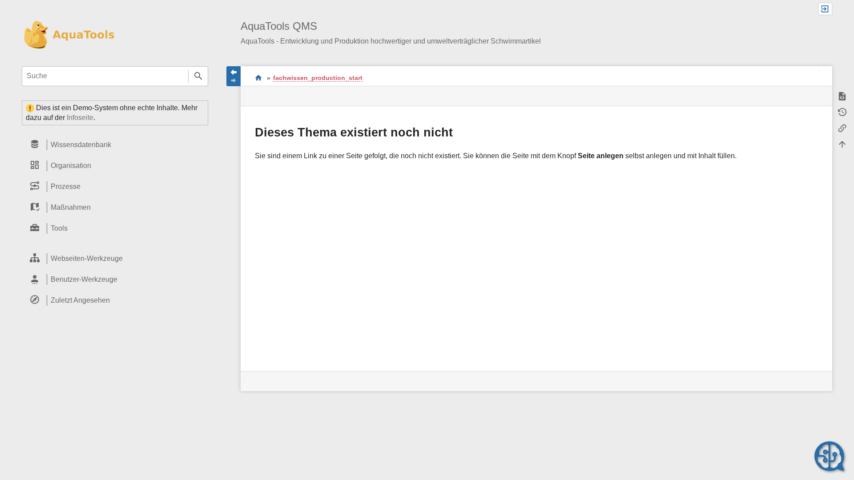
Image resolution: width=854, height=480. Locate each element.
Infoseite (80, 117)
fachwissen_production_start (318, 77)
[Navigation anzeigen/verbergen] (233, 76)
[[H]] (68, 35)
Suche (198, 76)
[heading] (115, 145)
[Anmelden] (825, 9)
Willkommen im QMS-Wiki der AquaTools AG (259, 77)
